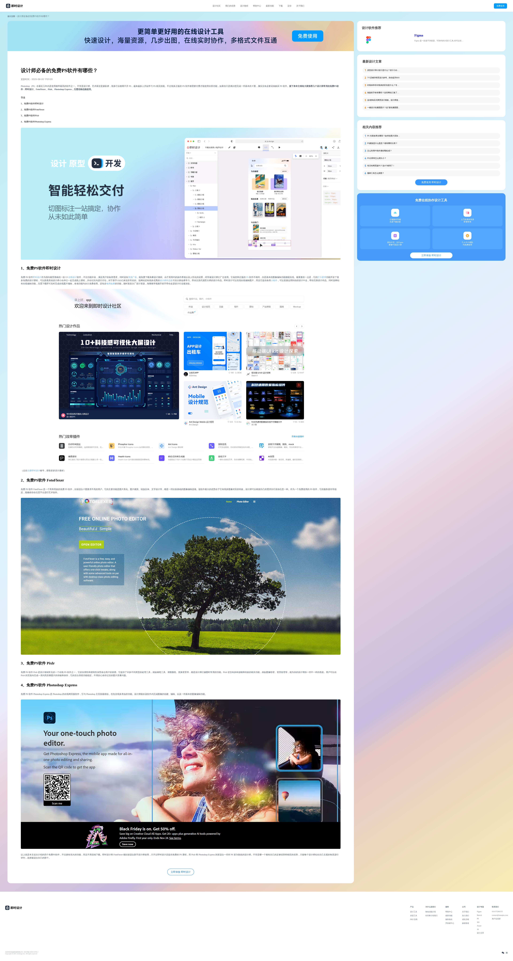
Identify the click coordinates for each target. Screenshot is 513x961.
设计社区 (217, 6)
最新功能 (270, 6)
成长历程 (465, 919)
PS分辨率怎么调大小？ (376, 158)
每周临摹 (110, 283)
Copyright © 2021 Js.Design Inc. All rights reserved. (21, 953)
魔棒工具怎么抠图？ (375, 173)
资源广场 (132, 277)
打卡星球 (322, 277)
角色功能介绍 (430, 912)
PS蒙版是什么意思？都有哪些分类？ (382, 143)
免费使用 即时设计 (431, 182)
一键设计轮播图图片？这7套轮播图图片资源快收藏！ (384, 108)
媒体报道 (465, 923)
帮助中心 (257, 6)
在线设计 (72, 277)
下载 (281, 6)
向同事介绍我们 (431, 916)
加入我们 (465, 916)
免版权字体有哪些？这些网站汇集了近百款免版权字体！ (384, 93)
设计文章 (11, 16)
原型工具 (413, 916)
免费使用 (500, 6)
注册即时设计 (33, 470)
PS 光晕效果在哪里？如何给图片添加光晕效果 (384, 136)
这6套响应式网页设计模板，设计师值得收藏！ (384, 100)
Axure (479, 926)
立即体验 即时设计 (181, 872)
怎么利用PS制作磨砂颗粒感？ (379, 151)
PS (247, 277)
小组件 (274, 280)
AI (478, 929)
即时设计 (37, 277)
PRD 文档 (413, 919)
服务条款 (448, 919)
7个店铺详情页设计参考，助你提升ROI (383, 78)
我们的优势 (230, 6)
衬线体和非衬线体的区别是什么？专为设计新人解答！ (384, 85)
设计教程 (244, 6)
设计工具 (413, 912)
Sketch (479, 915)
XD (478, 922)
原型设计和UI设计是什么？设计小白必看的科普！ (384, 70)
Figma (418, 35)
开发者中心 (449, 923)
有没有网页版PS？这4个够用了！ (381, 166)
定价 (289, 6)
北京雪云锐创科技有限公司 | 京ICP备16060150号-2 (21, 952)
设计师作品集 (166, 280)
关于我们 (300, 6)
